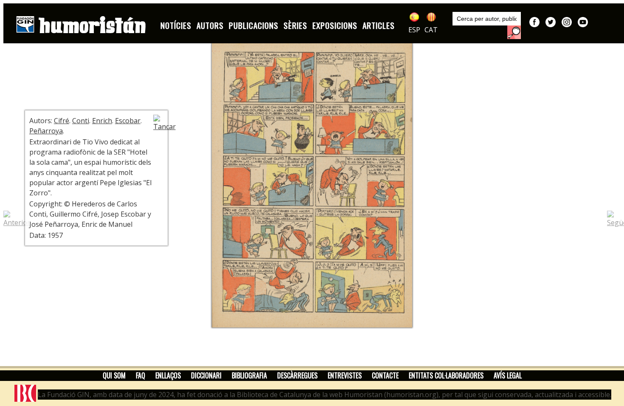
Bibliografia (249, 375)
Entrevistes (345, 375)
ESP (414, 29)
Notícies (175, 25)
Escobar (128, 120)
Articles (379, 25)
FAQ (140, 375)
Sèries (295, 25)
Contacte (385, 375)
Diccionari (206, 375)
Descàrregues (297, 375)
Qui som (114, 375)
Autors (210, 25)
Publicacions (253, 25)
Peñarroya (46, 130)
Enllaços (168, 375)
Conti (80, 120)
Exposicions (334, 25)
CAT (431, 29)
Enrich (102, 120)
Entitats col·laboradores (446, 375)
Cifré (61, 120)
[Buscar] (514, 32)
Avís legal (508, 375)
